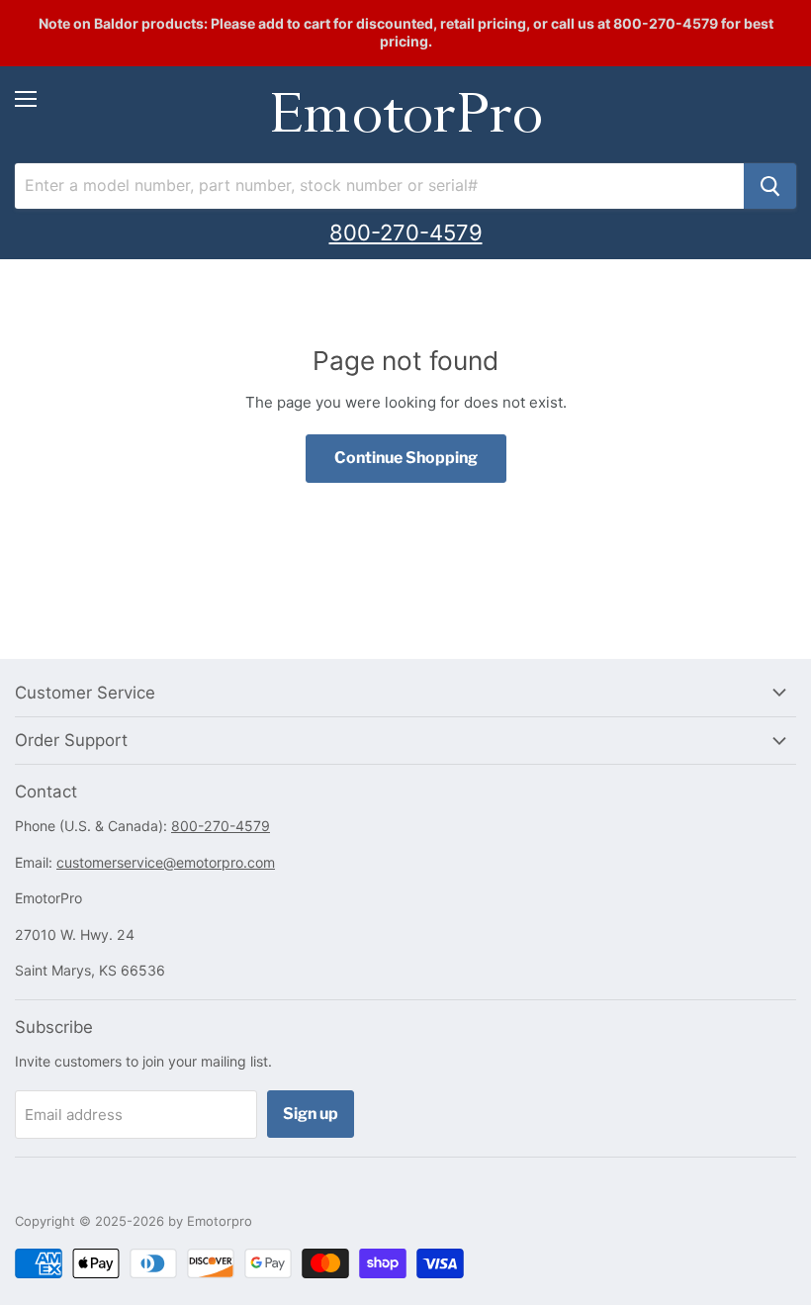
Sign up (310, 1113)
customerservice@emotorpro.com (165, 862)
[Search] (770, 186)
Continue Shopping (406, 457)
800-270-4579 (406, 232)
